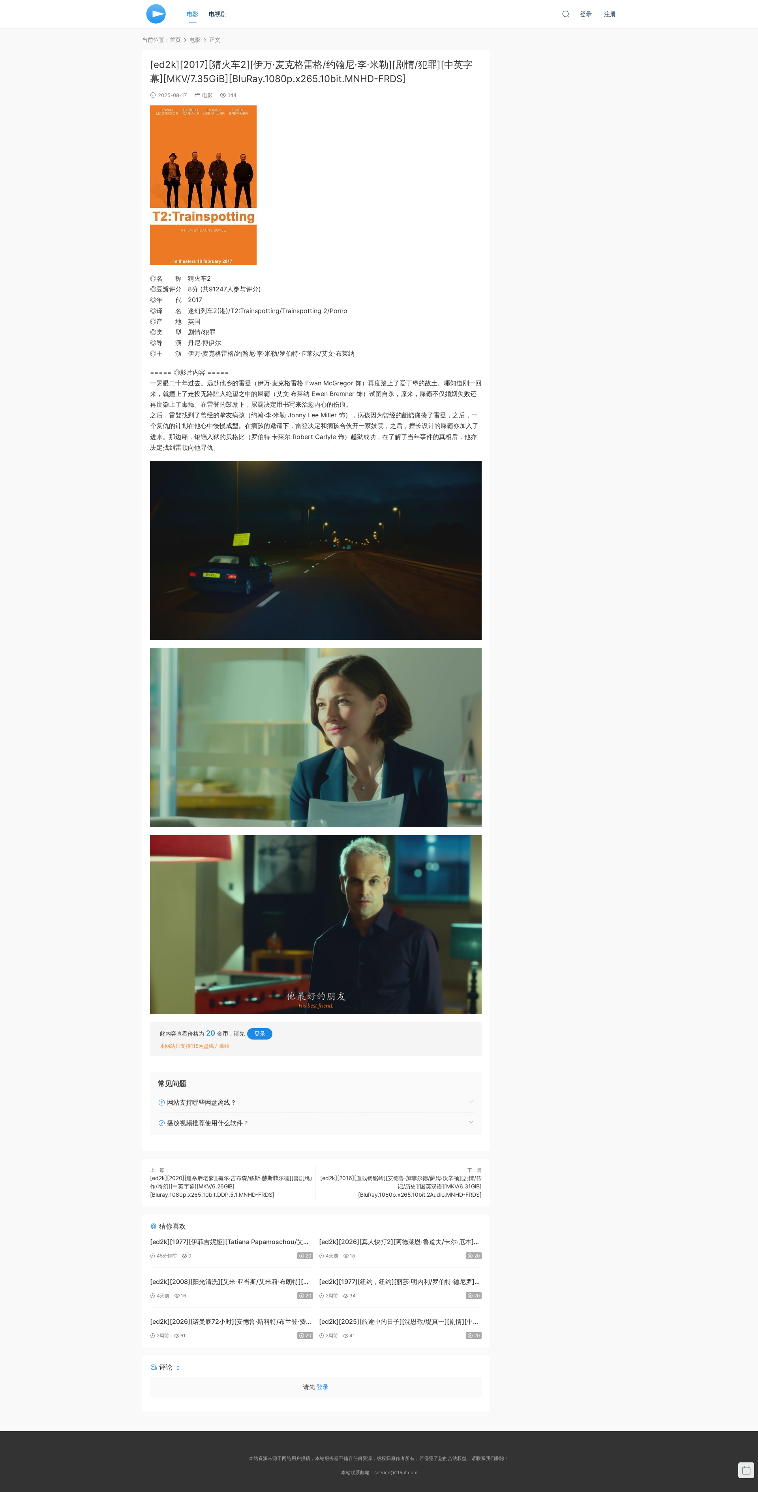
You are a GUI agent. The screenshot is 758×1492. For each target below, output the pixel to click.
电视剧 (218, 14)
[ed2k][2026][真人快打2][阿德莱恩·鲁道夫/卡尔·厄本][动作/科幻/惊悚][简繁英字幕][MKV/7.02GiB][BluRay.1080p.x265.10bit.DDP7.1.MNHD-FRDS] (396, 1243)
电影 (193, 14)
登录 (259, 1033)
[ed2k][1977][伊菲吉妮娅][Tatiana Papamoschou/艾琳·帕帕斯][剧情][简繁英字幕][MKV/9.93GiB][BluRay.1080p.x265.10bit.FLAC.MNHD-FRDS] (230, 1243)
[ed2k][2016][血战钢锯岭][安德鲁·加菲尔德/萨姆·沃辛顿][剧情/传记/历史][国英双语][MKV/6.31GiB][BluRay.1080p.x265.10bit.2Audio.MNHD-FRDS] (401, 1186)
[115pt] (156, 14)
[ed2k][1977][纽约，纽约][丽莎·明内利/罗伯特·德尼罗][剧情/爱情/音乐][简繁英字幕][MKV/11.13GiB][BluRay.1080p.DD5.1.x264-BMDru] (397, 1282)
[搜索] (566, 14)
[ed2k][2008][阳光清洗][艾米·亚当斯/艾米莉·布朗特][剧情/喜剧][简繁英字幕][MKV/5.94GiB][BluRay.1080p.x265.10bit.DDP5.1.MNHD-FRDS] (230, 1282)
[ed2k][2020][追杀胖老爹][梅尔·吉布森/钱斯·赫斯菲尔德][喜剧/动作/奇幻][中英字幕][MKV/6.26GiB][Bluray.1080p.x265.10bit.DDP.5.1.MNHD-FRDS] (231, 1186)
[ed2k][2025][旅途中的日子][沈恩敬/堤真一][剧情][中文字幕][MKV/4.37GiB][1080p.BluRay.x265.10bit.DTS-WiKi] (399, 1322)
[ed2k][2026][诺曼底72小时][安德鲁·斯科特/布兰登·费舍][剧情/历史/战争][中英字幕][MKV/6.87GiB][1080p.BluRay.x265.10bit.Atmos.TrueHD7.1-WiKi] (228, 1322)
